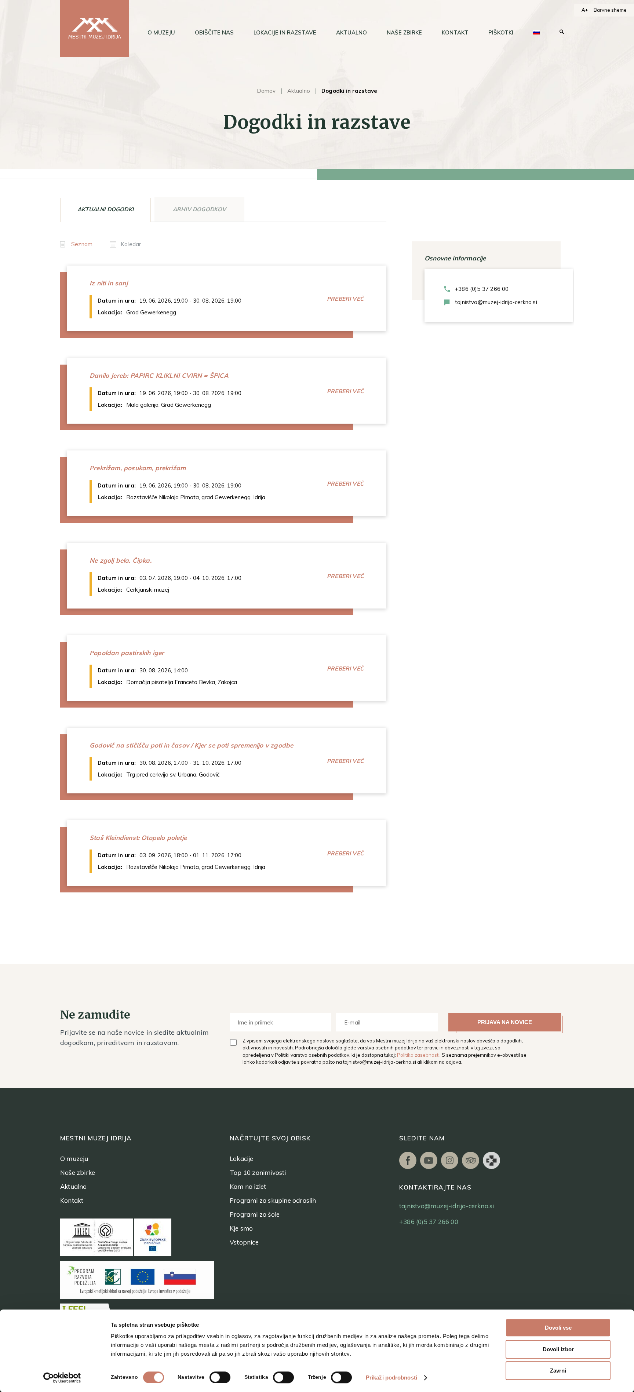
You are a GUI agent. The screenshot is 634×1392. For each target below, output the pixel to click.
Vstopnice (244, 1242)
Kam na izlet (248, 1186)
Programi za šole (255, 1214)
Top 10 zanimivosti (258, 1172)
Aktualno (298, 90)
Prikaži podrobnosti (391, 1377)
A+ (585, 10)
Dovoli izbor (558, 1349)
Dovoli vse (558, 1328)
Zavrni (558, 1370)
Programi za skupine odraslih (273, 1200)
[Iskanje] (562, 32)
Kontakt (71, 1200)
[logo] (94, 28)
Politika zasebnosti (418, 1055)
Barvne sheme (610, 10)
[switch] (219, 1377)
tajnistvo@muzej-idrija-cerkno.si (496, 302)
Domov (266, 90)
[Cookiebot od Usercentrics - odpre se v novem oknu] (62, 1377)
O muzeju (74, 1158)
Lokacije (242, 1158)
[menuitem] (161, 32)
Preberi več (345, 298)
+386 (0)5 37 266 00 (482, 288)
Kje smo (241, 1228)
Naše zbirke (77, 1172)
